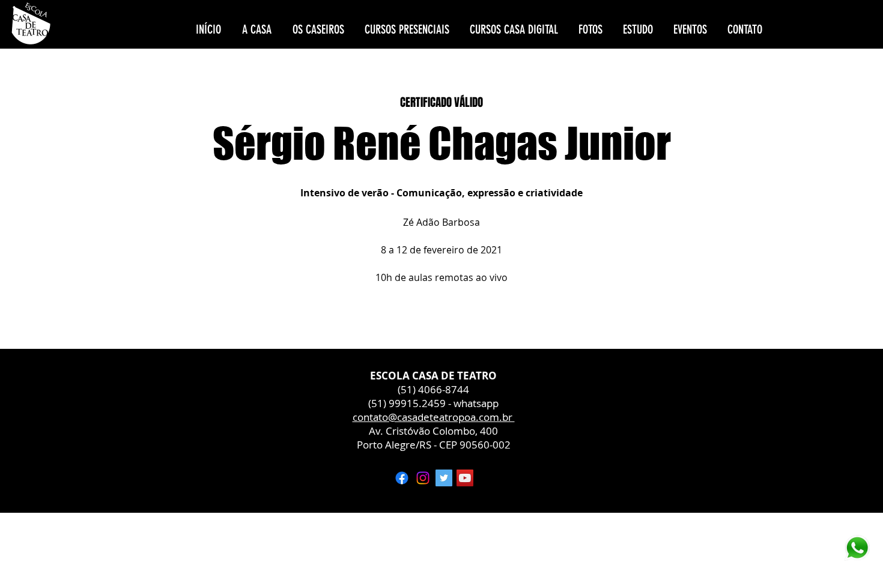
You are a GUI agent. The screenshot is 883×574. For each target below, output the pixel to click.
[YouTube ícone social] (465, 478)
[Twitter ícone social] (443, 478)
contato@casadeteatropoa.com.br (434, 417)
